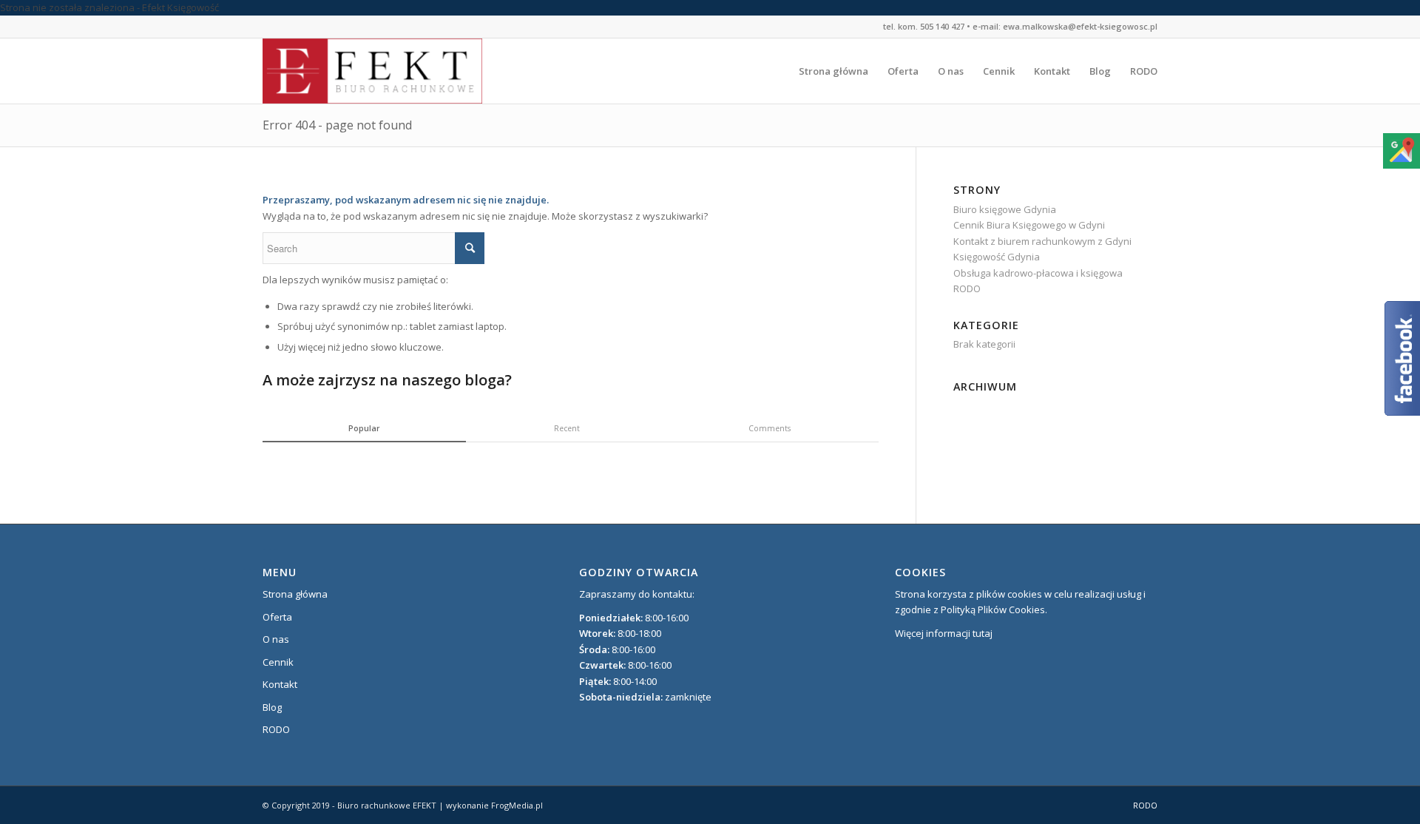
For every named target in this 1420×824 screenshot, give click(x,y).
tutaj (983, 633)
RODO (967, 288)
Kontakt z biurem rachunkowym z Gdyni (1042, 241)
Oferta (277, 617)
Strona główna (295, 594)
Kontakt (280, 684)
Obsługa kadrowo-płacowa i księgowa (1038, 273)
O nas (276, 639)
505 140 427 (942, 26)
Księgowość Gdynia (996, 256)
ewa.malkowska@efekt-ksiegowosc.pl (1080, 26)
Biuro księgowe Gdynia (1004, 209)
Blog (272, 707)
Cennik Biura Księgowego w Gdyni (1029, 225)
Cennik (278, 662)
